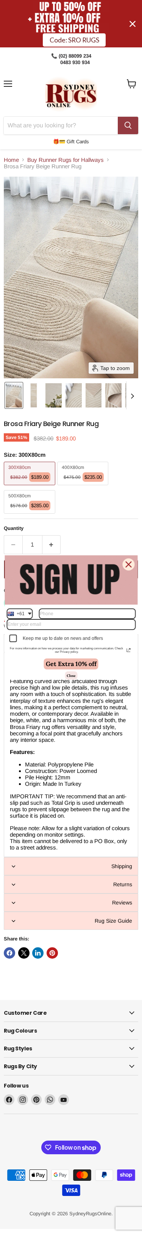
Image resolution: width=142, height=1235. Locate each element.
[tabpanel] (71, 754)
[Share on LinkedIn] (38, 953)
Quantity (13, 528)
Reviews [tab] (122, 903)
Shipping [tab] (121, 866)
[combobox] (19, 613)
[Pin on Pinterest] (52, 953)
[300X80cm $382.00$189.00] (30, 487)
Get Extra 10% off (71, 664)
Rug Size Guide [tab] (113, 921)
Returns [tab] (122, 884)
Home (11, 160)
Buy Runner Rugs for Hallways (65, 160)
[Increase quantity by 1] (51, 544)
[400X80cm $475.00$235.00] (84, 487)
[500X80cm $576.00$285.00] (30, 515)
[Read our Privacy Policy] (128, 650)
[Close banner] (132, 24)
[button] (14, 395)
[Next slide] (132, 395)
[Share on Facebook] (9, 953)
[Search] (128, 125)
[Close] (128, 564)
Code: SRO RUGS (74, 40)
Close (71, 675)
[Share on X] (24, 953)
